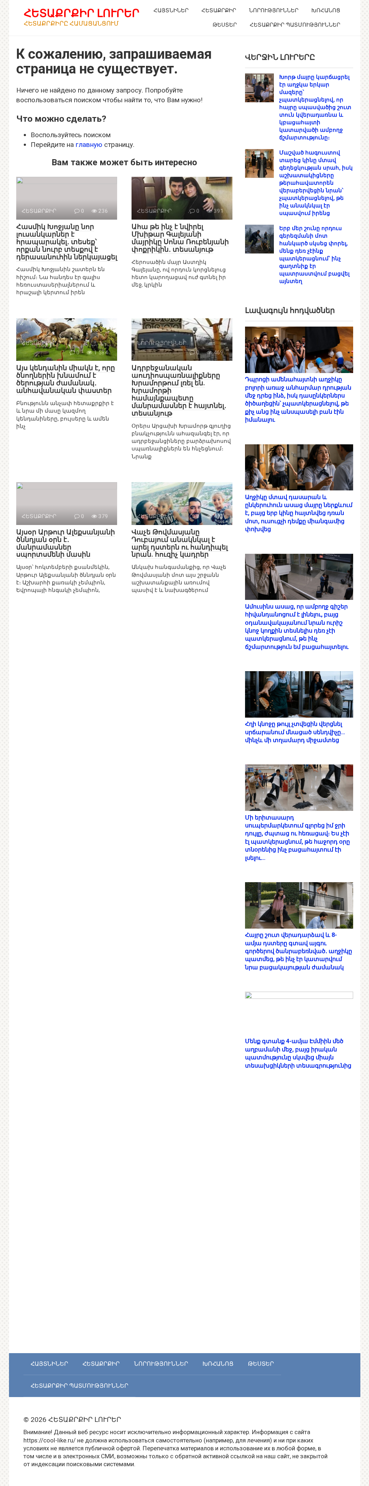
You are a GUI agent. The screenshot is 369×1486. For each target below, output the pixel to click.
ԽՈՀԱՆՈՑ (325, 10)
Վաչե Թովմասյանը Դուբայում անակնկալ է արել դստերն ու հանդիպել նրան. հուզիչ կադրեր (180, 543)
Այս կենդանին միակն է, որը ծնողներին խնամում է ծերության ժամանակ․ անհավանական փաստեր (65, 379)
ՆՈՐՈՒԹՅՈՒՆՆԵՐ (273, 10)
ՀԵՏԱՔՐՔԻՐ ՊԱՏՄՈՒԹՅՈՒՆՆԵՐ (295, 25)
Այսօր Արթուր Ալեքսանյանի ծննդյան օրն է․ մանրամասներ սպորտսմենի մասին (65, 543)
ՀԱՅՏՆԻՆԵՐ (171, 10)
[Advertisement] (299, 1219)
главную (89, 144)
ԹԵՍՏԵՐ (225, 25)
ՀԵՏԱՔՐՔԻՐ (218, 10)
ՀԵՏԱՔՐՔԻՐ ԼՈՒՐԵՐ (81, 13)
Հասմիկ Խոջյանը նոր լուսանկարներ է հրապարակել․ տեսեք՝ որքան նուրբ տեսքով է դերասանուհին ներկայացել (66, 242)
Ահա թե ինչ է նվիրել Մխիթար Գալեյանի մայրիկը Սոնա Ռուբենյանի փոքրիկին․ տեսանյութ (180, 238)
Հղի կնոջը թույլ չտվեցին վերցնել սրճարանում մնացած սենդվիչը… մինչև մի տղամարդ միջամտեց (295, 732)
